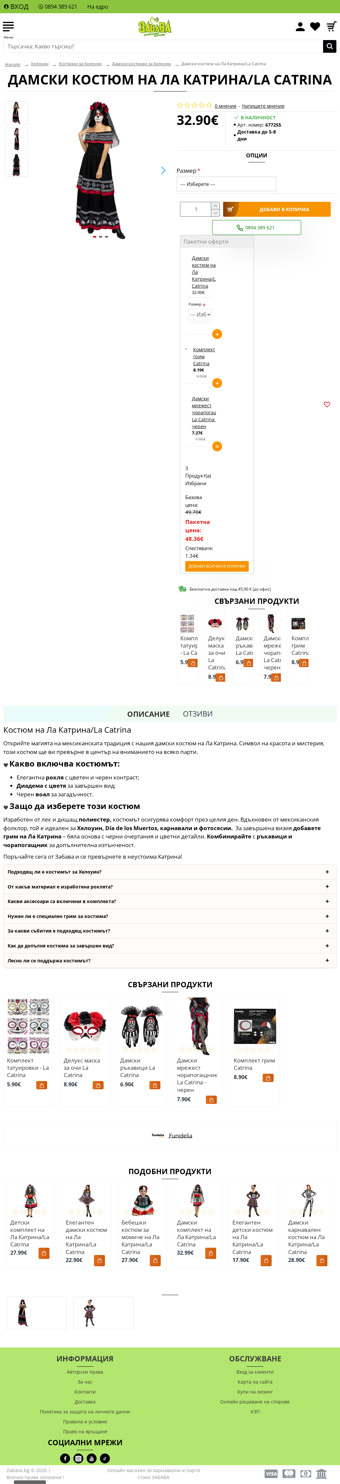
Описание (148, 714)
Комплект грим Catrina (204, 356)
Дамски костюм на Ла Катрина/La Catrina (205, 272)
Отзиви (198, 713)
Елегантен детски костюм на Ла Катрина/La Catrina (252, 1237)
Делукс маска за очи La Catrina (217, 653)
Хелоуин (39, 64)
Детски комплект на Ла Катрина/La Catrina (29, 1233)
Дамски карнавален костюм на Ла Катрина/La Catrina (306, 1237)
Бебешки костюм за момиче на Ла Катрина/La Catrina (140, 1237)
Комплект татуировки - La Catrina (196, 645)
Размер (186, 170)
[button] (37, 170)
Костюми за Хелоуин (80, 64)
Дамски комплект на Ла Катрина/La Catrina (196, 1233)
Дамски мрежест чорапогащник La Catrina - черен (209, 412)
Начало (13, 64)
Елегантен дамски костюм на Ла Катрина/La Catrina (86, 1237)
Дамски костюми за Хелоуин (141, 64)
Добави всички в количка (217, 566)
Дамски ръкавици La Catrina (249, 645)
